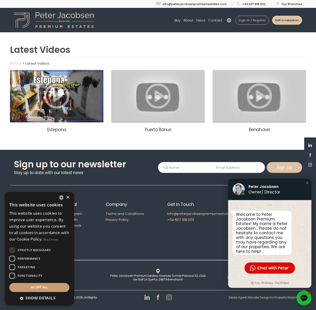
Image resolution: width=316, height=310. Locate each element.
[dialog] (39, 248)
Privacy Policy (117, 219)
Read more (50, 239)
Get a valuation (287, 20)
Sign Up (284, 167)
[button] (307, 183)
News (200, 20)
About (188, 20)
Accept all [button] (39, 287)
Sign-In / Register (252, 20)
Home (16, 63)
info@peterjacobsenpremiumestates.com (204, 213)
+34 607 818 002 (180, 219)
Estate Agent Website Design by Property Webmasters (267, 297)
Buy (177, 20)
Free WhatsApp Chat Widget (272, 282)
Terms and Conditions (125, 213)
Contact (215, 20)
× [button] (67, 197)
